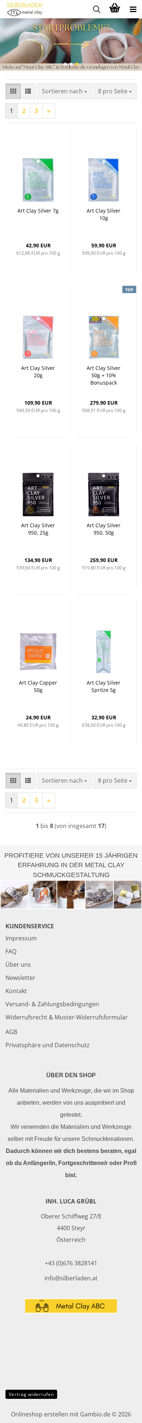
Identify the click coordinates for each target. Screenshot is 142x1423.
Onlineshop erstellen (39, 1414)
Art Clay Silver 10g (104, 214)
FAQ (10, 951)
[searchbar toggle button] (96, 9)
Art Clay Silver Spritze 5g (104, 686)
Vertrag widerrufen (31, 1394)
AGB (11, 1032)
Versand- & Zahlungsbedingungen (52, 1004)
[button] (65, 64)
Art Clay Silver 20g (38, 371)
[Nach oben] (122, 1412)
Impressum (21, 938)
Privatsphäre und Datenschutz (47, 1045)
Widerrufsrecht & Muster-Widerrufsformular (66, 1017)
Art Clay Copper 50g (38, 686)
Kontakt (16, 991)
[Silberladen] (22, 9)
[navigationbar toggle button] (133, 9)
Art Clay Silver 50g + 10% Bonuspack (104, 375)
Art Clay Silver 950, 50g (104, 529)
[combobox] (64, 91)
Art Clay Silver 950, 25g (38, 529)
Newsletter (20, 978)
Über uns (18, 964)
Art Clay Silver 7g (38, 210)
